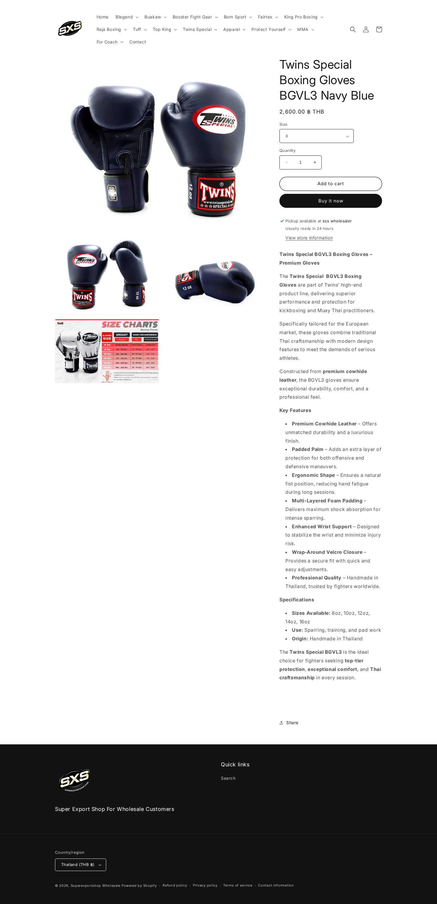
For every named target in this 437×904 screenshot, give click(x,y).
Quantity (287, 150)
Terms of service (237, 885)
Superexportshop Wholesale (96, 885)
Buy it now (330, 201)
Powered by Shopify (139, 885)
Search (228, 778)
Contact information (276, 885)
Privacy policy (205, 885)
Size (283, 124)
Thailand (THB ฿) (77, 864)
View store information (309, 237)
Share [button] (292, 722)
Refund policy (175, 885)
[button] (126, 17)
